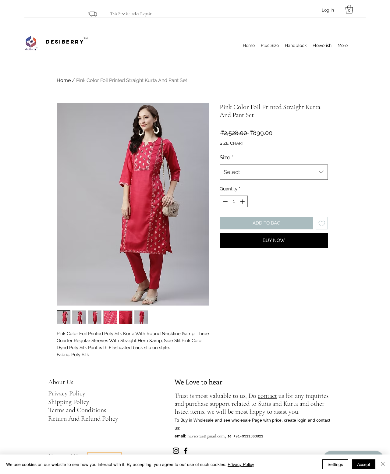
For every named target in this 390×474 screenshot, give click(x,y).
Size (226, 157)
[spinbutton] (234, 201)
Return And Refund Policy (83, 419)
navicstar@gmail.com (206, 436)
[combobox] (274, 172)
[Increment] (243, 201)
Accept (363, 464)
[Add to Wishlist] (322, 223)
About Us (60, 382)
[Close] (382, 464)
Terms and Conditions (77, 410)
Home (64, 80)
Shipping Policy (68, 402)
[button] (349, 9)
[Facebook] (186, 451)
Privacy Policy (66, 393)
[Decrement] (225, 201)
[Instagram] (176, 451)
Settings (335, 464)
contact (267, 396)
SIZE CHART (232, 143)
